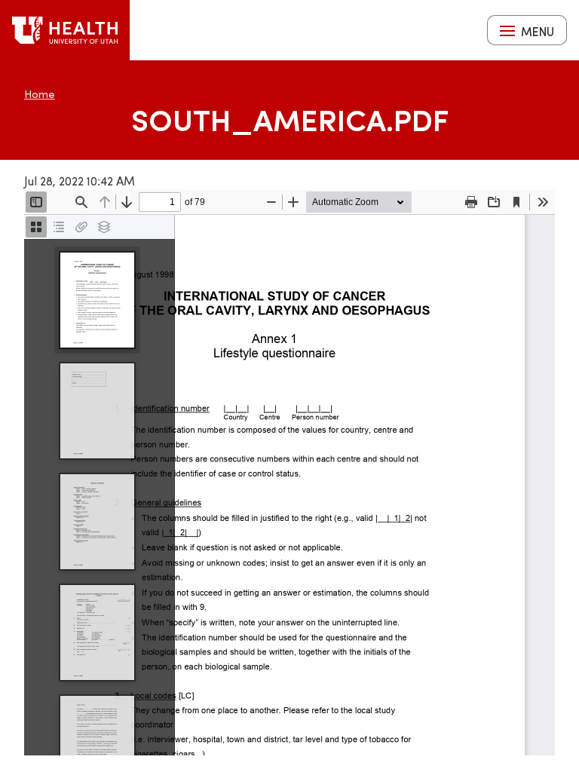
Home (39, 94)
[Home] (65, 30)
